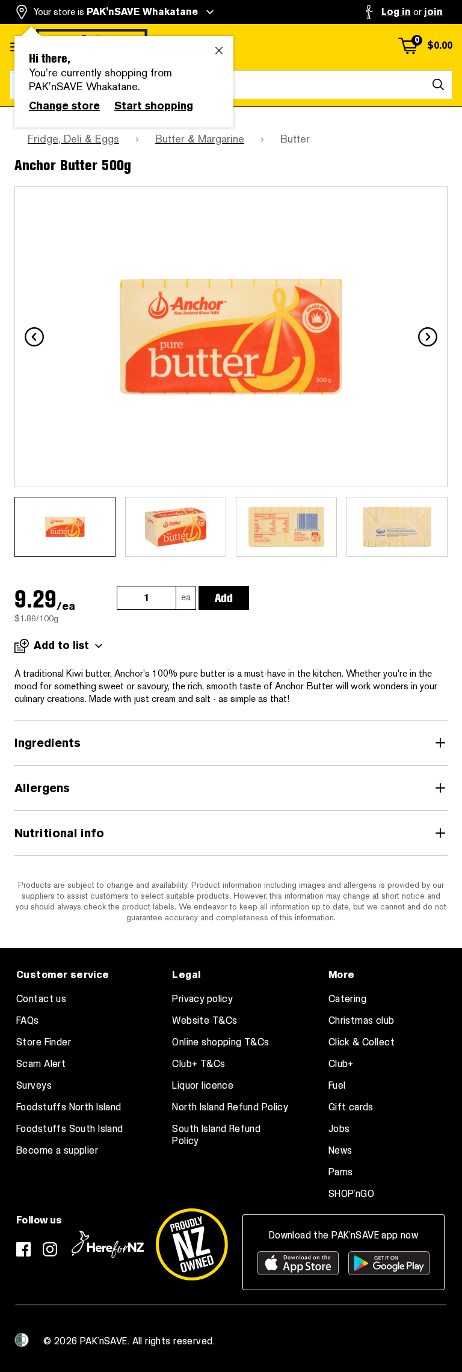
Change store (64, 105)
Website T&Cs (204, 1021)
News (340, 1150)
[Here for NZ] (108, 1244)
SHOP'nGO (351, 1194)
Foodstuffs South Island (69, 1129)
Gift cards (351, 1107)
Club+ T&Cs (198, 1064)
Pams (340, 1172)
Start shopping (153, 105)
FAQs (27, 1021)
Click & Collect (361, 1042)
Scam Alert (41, 1064)
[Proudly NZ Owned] (192, 1244)
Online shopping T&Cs (220, 1042)
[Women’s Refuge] (21, 1340)
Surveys (34, 1086)
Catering (347, 999)
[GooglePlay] (389, 1263)
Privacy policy (202, 999)
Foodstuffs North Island (69, 1107)
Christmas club (361, 1021)
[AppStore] (298, 1263)
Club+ (341, 1064)
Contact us (41, 999)
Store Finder (43, 1042)
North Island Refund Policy (230, 1107)
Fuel (337, 1086)
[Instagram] (50, 1249)
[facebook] (23, 1249)
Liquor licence (202, 1086)
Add (224, 598)
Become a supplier (57, 1150)
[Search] (438, 84)
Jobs (339, 1129)
